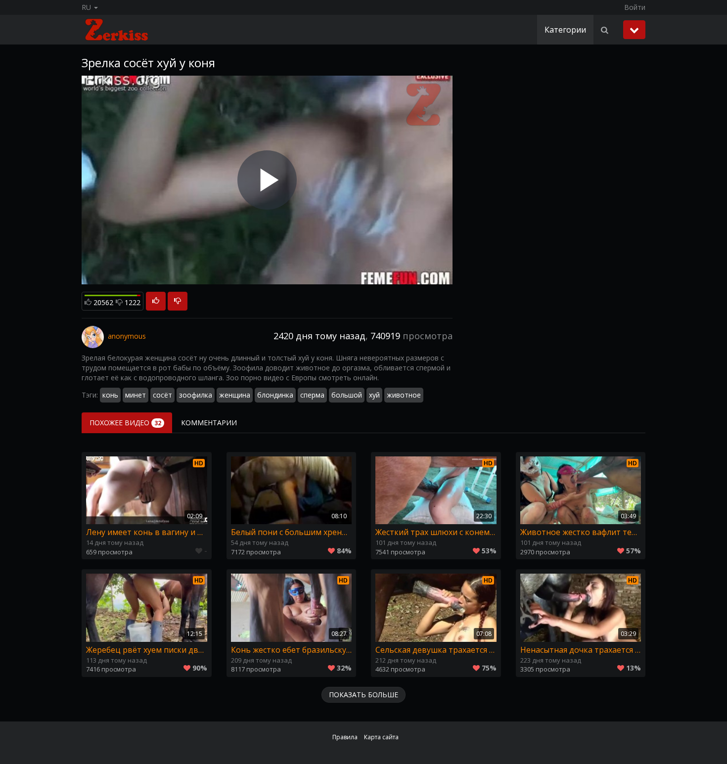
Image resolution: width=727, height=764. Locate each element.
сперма (312, 395)
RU (87, 7)
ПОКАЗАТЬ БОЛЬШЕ (363, 694)
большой (346, 395)
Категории (565, 29)
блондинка (275, 395)
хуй (374, 395)
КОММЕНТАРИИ (209, 422)
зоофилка (195, 395)
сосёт (162, 395)
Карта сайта (381, 737)
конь (110, 395)
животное (404, 395)
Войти (634, 7)
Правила (345, 737)
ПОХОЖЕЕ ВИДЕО (125, 422)
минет (135, 395)
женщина (234, 395)
